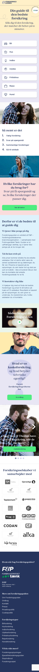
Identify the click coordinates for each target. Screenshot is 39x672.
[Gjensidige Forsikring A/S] (28, 481)
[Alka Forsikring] (28, 534)
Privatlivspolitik (8, 610)
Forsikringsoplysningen (11, 652)
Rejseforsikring (8, 639)
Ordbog (5, 601)
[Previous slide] (5, 426)
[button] (15, 458)
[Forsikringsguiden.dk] (9, 2)
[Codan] (10, 525)
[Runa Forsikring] (10, 534)
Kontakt (5, 604)
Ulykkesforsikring (9, 632)
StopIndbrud (7, 658)
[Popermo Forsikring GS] (28, 499)
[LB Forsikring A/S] (28, 490)
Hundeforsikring (8, 642)
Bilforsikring (7, 623)
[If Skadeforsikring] (28, 508)
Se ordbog (19, 397)
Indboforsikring (8, 629)
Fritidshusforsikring (10, 635)
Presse (4, 607)
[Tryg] (10, 517)
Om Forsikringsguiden (11, 597)
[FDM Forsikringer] (28, 517)
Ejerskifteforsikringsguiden (13, 655)
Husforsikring (7, 626)
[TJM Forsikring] (10, 481)
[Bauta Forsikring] (10, 490)
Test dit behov (19, 207)
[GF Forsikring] (28, 525)
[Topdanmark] (10, 499)
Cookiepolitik (7, 613)
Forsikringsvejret (9, 661)
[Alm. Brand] (10, 508)
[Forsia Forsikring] (10, 543)
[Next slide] (33, 426)
